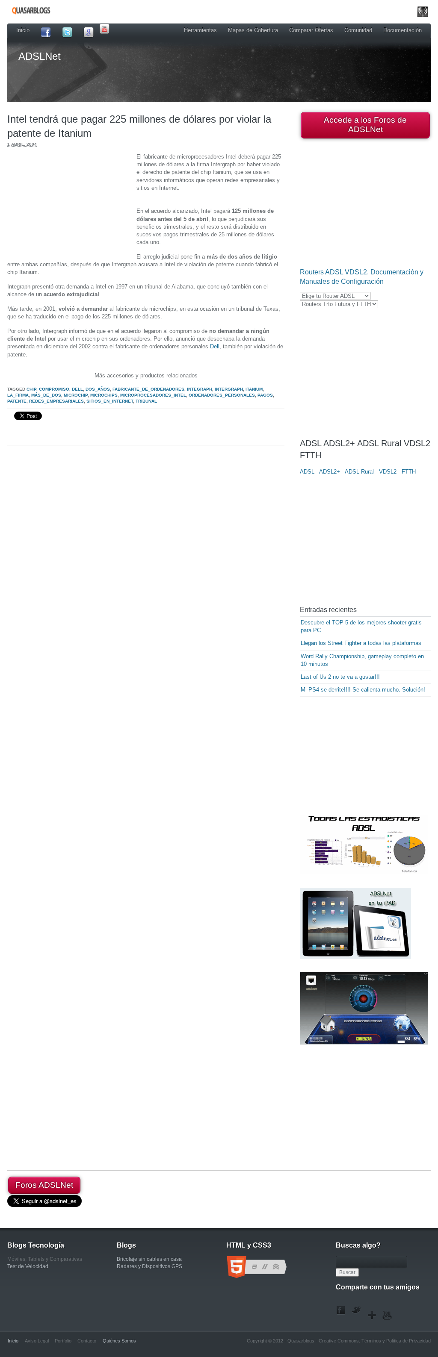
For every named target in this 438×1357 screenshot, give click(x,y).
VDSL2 (388, 471)
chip (31, 389)
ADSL (307, 471)
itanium (254, 389)
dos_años (98, 389)
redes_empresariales (56, 401)
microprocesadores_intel (153, 395)
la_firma (18, 395)
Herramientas (200, 30)
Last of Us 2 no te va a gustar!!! (340, 677)
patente (17, 401)
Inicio (23, 30)
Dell (214, 346)
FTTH (409, 471)
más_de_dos (46, 395)
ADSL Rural (359, 471)
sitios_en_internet (109, 401)
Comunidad (358, 30)
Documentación (402, 30)
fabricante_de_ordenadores (148, 389)
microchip (76, 395)
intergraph (229, 389)
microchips (104, 395)
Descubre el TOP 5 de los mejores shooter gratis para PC (361, 626)
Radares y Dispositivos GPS (149, 1266)
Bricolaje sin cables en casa (149, 1259)
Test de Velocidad (27, 1266)
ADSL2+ (329, 471)
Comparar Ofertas (311, 30)
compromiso (54, 389)
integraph (199, 389)
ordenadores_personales (222, 395)
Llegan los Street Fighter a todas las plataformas (361, 643)
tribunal (146, 401)
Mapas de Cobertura (253, 30)
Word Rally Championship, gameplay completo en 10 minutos (362, 660)
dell (77, 389)
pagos (265, 395)
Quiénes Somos (119, 1340)
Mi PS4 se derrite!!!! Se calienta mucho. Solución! (363, 689)
